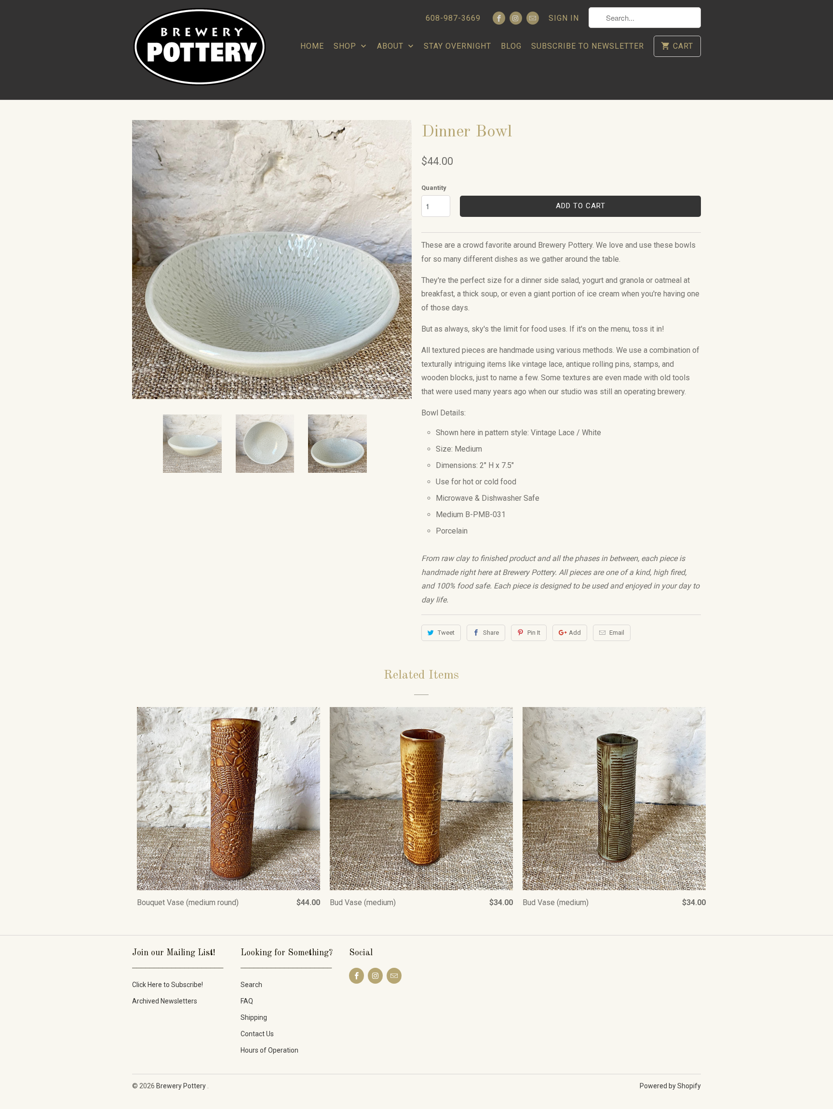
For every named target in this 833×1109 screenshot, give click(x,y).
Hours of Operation (269, 1050)
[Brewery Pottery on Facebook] (499, 18)
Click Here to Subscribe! (167, 985)
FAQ (247, 1001)
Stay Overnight (457, 46)
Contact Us (257, 1034)
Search (251, 985)
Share (491, 632)
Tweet (446, 632)
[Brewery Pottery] (199, 50)
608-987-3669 (453, 18)
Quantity (433, 187)
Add (575, 632)
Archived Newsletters (164, 1001)
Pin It (533, 632)
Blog (511, 46)
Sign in (564, 18)
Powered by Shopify (670, 1086)
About (391, 46)
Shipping (254, 1017)
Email (616, 632)
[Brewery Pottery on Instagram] (516, 18)
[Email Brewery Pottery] (532, 18)
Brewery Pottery (181, 1086)
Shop (346, 46)
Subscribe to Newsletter (587, 46)
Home (312, 46)
